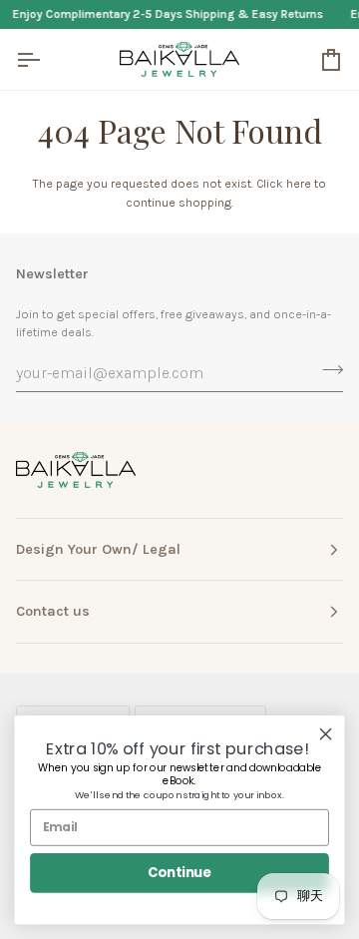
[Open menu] (46, 59)
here (298, 184)
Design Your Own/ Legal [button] (98, 549)
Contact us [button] (53, 611)
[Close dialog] (326, 734)
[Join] (326, 370)
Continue (179, 872)
